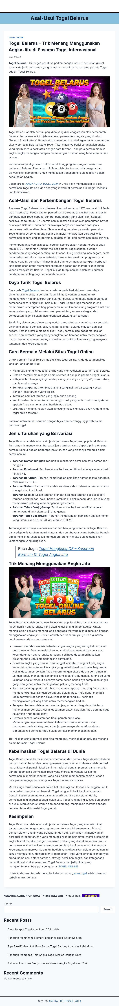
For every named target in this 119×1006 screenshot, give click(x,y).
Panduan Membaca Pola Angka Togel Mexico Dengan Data (44, 954)
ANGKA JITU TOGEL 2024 (42, 183)
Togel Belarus (30, 290)
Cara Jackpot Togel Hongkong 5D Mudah (33, 929)
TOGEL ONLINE (16, 37)
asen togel (80, 873)
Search (8, 903)
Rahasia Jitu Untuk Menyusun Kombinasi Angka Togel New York (47, 963)
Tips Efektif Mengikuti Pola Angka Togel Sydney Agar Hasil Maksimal (50, 946)
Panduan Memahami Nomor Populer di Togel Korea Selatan (45, 937)
